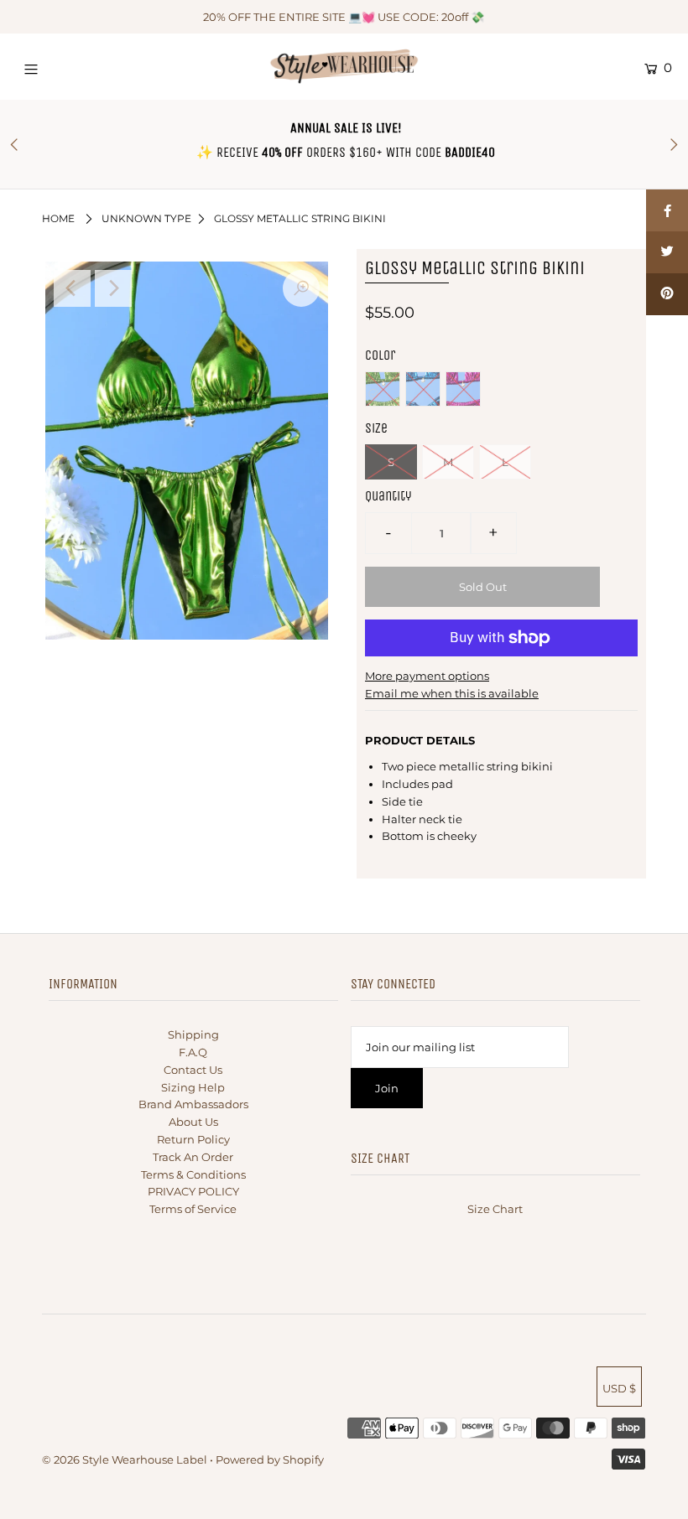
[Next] (113, 288)
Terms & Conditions (193, 1174)
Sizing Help (193, 1087)
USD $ (619, 1388)
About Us (193, 1121)
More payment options (427, 675)
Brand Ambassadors (193, 1104)
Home (58, 218)
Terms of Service (193, 1209)
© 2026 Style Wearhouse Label (124, 1459)
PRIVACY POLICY (193, 1191)
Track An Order (193, 1157)
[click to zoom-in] (301, 288)
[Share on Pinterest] (667, 294)
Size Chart (495, 1209)
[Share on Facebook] (667, 210)
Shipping (193, 1034)
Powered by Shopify (270, 1459)
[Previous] (72, 288)
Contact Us (193, 1069)
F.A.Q (193, 1052)
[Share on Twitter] (667, 252)
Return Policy (193, 1139)
